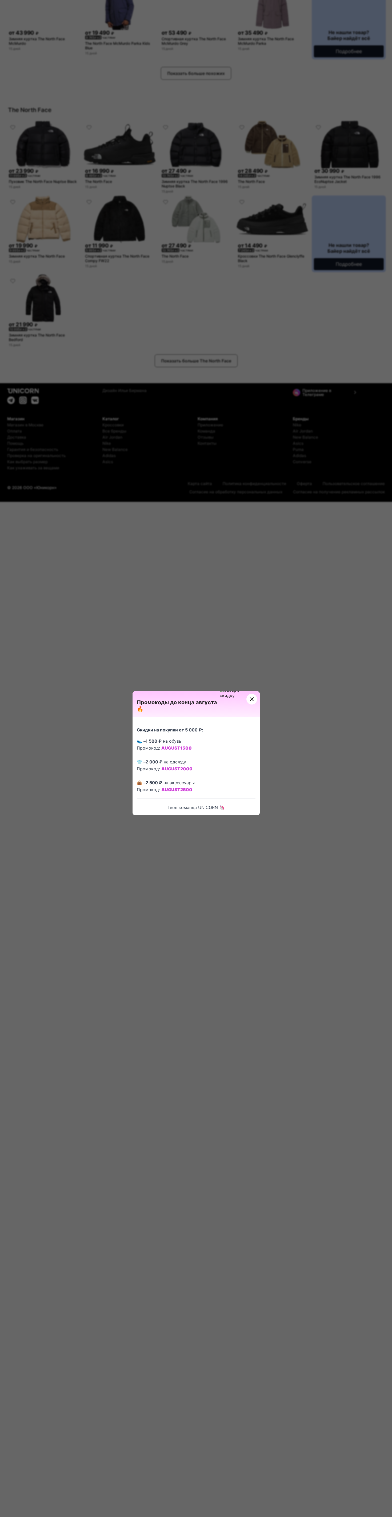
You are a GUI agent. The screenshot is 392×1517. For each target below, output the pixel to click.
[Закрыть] (251, 699)
